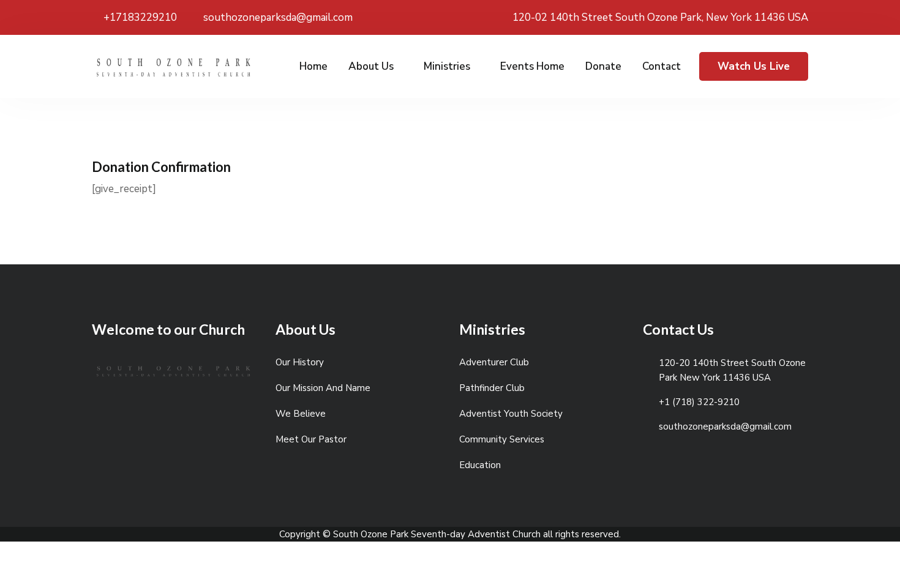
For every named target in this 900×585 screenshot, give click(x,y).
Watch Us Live (754, 66)
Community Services (501, 439)
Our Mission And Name (323, 388)
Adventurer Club (494, 362)
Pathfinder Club (492, 388)
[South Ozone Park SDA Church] (174, 70)
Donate (603, 66)
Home (313, 66)
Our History (300, 362)
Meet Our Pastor (311, 439)
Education (480, 465)
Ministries (447, 66)
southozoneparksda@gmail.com (277, 17)
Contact (661, 66)
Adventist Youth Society (511, 414)
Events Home (532, 66)
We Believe (301, 414)
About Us (371, 66)
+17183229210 (139, 17)
